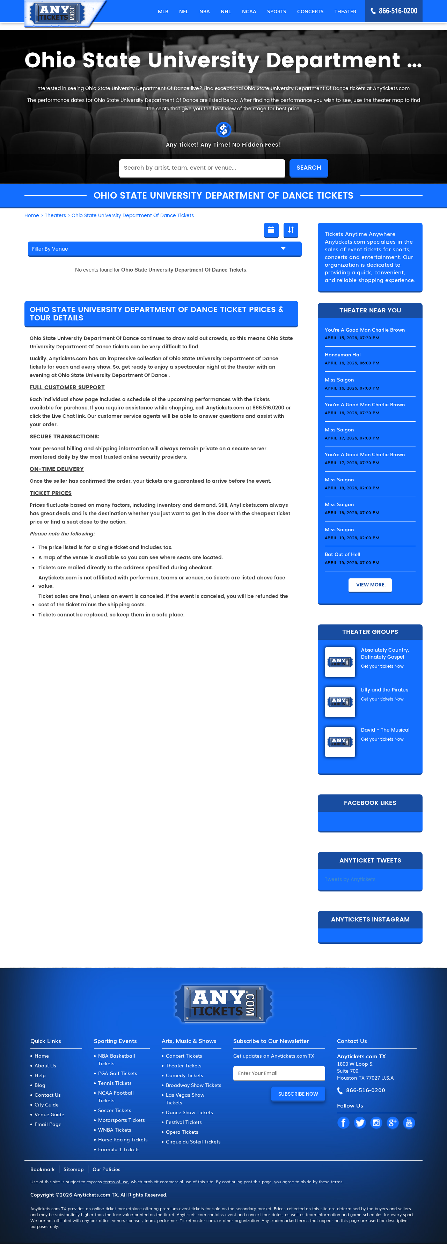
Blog (40, 1084)
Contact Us (48, 1094)
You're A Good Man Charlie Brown (365, 329)
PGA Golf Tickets (117, 1072)
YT (409, 1123)
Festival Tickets (184, 1121)
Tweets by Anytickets (350, 879)
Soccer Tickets (114, 1109)
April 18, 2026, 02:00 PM (352, 487)
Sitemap (74, 1168)
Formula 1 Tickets (119, 1149)
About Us (45, 1065)
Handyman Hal (343, 354)
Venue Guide (49, 1114)
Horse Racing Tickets (123, 1139)
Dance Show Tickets (189, 1112)
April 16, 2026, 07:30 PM (352, 412)
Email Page (48, 1123)
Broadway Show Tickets (193, 1084)
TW (359, 1123)
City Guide (47, 1104)
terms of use (116, 1181)
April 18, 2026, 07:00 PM (352, 512)
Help (40, 1075)
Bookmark (42, 1168)
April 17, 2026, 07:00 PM (352, 438)
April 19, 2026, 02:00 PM (352, 537)
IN (376, 1123)
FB (343, 1123)
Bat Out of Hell (342, 554)
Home (42, 1055)
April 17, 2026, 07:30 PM (352, 462)
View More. (370, 585)
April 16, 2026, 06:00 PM (352, 363)
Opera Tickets (182, 1131)
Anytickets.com (92, 1194)
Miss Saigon (339, 379)
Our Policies (106, 1168)
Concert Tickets (184, 1055)
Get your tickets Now (382, 666)
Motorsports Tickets (121, 1119)
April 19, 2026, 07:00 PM (352, 562)
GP (392, 1123)
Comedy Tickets (184, 1075)
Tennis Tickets (115, 1082)
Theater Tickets (183, 1065)
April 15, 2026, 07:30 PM (352, 337)
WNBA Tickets (114, 1129)
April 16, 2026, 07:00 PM (352, 388)
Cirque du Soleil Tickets (193, 1141)
